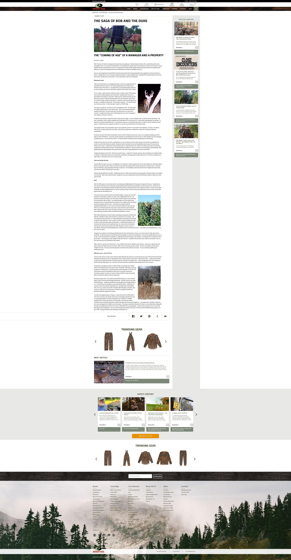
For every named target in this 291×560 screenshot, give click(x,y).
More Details (108, 343)
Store (106, 530)
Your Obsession (103, 12)
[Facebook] (133, 316)
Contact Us (116, 530)
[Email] (165, 316)
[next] (165, 341)
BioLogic (159, 430)
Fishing (181, 428)
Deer (131, 380)
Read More (128, 376)
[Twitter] (141, 316)
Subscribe (157, 476)
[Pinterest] (149, 316)
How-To (182, 87)
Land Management (155, 428)
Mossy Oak (95, 12)
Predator (178, 87)
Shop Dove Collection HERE (98, 1)
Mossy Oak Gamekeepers (132, 428)
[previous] (97, 341)
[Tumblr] (157, 316)
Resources (96, 530)
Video (161, 428)
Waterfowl (189, 85)
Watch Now (151, 425)
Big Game (127, 380)
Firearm (192, 51)
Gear (103, 428)
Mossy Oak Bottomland (190, 119)
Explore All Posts (145, 436)
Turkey (182, 51)
